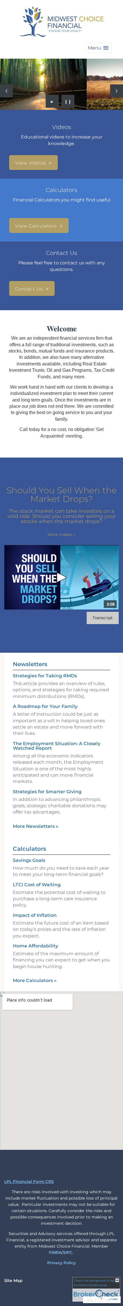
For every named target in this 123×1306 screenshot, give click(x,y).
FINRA (55, 1252)
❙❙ (68, 101)
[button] (98, 48)
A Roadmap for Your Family (45, 706)
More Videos (61, 535)
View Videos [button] (30, 163)
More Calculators (35, 980)
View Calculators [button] (36, 226)
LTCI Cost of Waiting (37, 884)
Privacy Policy (61, 1262)
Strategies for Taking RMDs (45, 675)
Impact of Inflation (35, 915)
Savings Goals (29, 860)
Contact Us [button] (29, 289)
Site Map (13, 1280)
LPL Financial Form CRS (29, 1181)
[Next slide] (116, 90)
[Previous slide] (6, 90)
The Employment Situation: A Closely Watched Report (56, 746)
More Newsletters (35, 826)
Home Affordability (35, 946)
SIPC (67, 1252)
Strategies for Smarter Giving (47, 791)
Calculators (29, 848)
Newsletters (30, 664)
